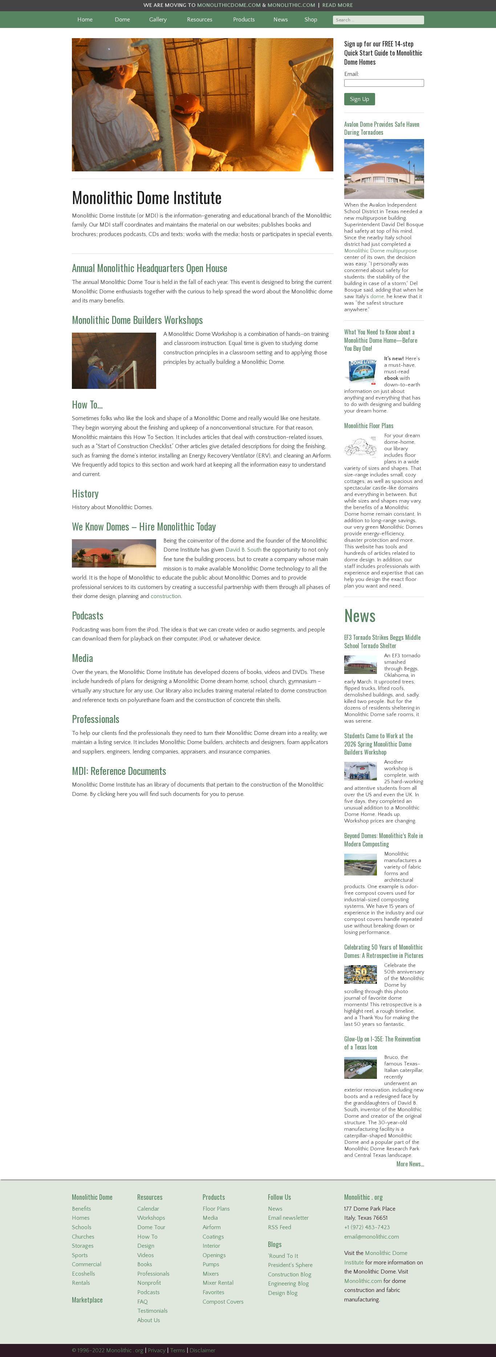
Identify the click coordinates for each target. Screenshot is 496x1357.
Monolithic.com (363, 1281)
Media (82, 657)
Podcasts (87, 615)
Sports (80, 1255)
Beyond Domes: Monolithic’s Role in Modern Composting (383, 839)
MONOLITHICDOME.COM (229, 5)
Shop (311, 19)
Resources (199, 19)
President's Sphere (290, 1265)
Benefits (81, 1209)
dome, (377, 297)
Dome (122, 19)
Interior (211, 1246)
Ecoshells (83, 1274)
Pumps (211, 1264)
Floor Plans (216, 1209)
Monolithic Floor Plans (369, 425)
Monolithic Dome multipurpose (380, 251)
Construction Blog (290, 1274)
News (280, 19)
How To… (87, 404)
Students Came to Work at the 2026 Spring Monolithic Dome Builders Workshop (378, 743)
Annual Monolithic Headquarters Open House (149, 267)
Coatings (213, 1237)
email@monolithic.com (371, 1237)
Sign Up (359, 99)
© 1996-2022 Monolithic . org (107, 1350)
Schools (82, 1227)
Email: (351, 74)
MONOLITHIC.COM (291, 5)
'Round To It (283, 1256)
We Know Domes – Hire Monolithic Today (144, 526)
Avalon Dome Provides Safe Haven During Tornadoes (381, 128)
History (85, 493)
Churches (83, 1237)
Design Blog (283, 1293)
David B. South (243, 550)
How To (147, 1237)
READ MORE (337, 5)
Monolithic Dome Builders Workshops (137, 319)
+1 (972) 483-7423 (367, 1227)
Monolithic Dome (92, 1197)
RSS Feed (279, 1227)
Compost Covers (223, 1302)
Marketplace (87, 1299)
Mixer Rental (218, 1283)
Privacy (157, 1350)
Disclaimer (202, 1350)
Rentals (81, 1283)
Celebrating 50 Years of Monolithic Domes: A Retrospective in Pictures (383, 951)
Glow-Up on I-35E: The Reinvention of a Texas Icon (382, 1043)
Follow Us (279, 1197)
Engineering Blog (288, 1283)
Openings (214, 1255)
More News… (410, 1163)
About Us (148, 1320)
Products (244, 19)
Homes (81, 1218)
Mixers (211, 1274)
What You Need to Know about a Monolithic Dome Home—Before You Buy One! (380, 340)
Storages (83, 1246)
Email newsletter (288, 1218)
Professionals (95, 718)
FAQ (142, 1302)
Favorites (213, 1292)
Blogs (274, 1244)
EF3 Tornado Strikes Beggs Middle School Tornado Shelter (382, 641)
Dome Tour (151, 1227)
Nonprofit (149, 1283)
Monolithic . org (363, 1197)
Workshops (151, 1218)
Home (85, 19)
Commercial (86, 1264)
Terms (177, 1350)
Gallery (158, 19)
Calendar (148, 1209)
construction (166, 596)
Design (145, 1246)
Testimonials (152, 1311)
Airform (212, 1227)
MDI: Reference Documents (119, 770)
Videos (145, 1255)
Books (144, 1264)
